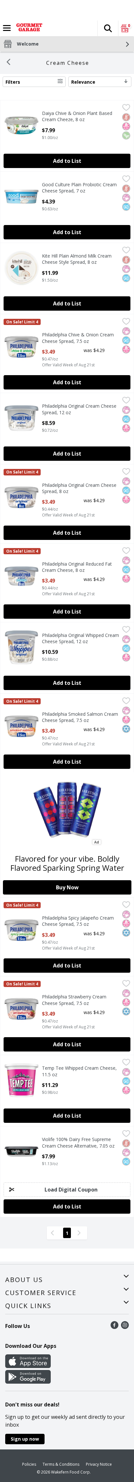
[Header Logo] (28, 28)
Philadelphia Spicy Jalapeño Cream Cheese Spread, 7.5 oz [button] (78, 921)
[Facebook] (114, 1327)
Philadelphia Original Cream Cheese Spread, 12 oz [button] (79, 409)
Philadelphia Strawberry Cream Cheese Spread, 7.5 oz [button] (74, 1000)
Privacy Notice (99, 1464)
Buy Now (67, 887)
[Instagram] (125, 1327)
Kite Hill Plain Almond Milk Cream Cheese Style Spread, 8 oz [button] (77, 259)
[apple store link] (28, 1366)
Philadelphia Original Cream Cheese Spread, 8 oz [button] (79, 488)
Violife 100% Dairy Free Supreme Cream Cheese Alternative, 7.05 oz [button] (78, 1142)
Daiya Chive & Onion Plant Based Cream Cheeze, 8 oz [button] (77, 116)
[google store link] (28, 1381)
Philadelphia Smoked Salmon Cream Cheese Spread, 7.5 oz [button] (80, 717)
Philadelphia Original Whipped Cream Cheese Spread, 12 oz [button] (80, 638)
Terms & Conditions (61, 1464)
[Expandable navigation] (7, 28)
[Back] (8, 63)
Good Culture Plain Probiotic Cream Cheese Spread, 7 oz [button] (79, 187)
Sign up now (25, 1439)
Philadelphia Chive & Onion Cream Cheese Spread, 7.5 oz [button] (78, 338)
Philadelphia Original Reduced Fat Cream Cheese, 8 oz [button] (77, 567)
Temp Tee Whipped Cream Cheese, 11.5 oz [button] (79, 1071)
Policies (29, 1464)
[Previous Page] (53, 1233)
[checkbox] (126, 108)
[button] (107, 28)
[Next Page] (80, 1233)
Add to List (67, 160)
